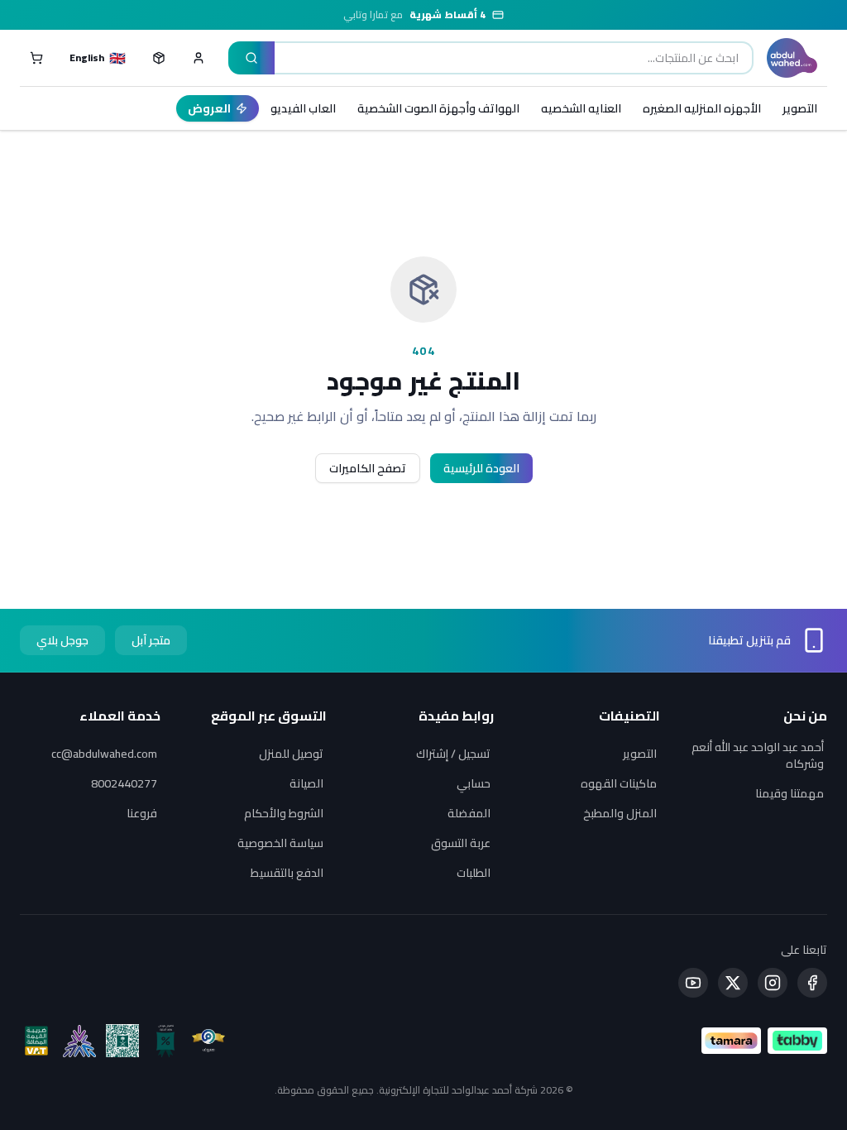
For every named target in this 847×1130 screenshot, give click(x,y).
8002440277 (124, 783)
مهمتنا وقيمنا (789, 793)
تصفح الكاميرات (367, 468)
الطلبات (473, 872)
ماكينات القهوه (619, 783)
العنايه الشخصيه (581, 108)
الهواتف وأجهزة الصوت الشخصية (438, 108)
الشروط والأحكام (283, 813)
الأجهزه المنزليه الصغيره (702, 108)
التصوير (799, 108)
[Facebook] (812, 983)
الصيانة (306, 783)
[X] (733, 983)
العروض (209, 108)
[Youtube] (693, 983)
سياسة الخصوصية (280, 843)
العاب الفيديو (303, 108)
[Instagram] (772, 983)
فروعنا (142, 813)
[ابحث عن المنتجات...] (251, 57)
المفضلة (468, 813)
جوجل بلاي (62, 640)
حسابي (473, 783)
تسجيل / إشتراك (453, 753)
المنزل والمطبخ (620, 813)
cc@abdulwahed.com (104, 753)
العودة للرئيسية (481, 468)
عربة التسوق (460, 843)
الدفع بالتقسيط (287, 872)
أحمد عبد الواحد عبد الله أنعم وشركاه (757, 755)
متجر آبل (151, 640)
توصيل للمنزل (291, 753)
